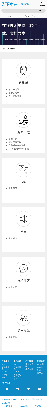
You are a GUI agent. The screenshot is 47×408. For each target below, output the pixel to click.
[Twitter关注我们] (28, 389)
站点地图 (38, 406)
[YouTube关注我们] (39, 389)
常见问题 (12, 189)
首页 (3, 49)
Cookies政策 (24, 406)
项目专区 (12, 337)
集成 (4, 378)
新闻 (39, 370)
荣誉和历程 (29, 365)
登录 (33, 17)
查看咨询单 (13, 93)
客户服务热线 (14, 96)
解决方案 (17, 361)
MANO (4, 372)
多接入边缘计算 (17, 376)
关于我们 (29, 361)
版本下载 (12, 139)
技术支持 (41, 373)
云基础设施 (5, 368)
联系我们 (29, 369)
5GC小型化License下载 (18, 149)
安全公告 (12, 238)
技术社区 (12, 287)
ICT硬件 (5, 375)
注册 (27, 17)
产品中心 (5, 361)
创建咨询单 (13, 90)
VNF (3, 364)
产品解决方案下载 (16, 146)
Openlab (40, 367)
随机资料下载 (14, 142)
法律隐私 (9, 406)
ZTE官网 (40, 364)
